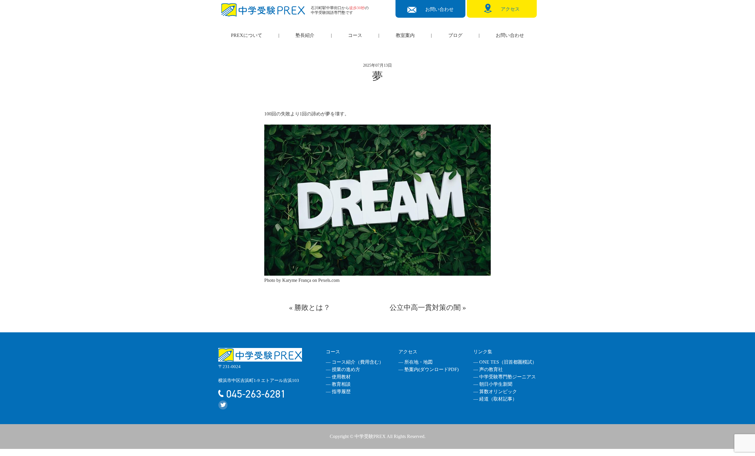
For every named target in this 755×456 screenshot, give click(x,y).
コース (355, 35)
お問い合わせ (510, 35)
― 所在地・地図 (415, 362)
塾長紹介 (305, 35)
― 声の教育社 (488, 369)
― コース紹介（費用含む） (355, 362)
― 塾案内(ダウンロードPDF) (428, 369)
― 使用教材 (338, 376)
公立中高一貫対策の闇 (425, 307)
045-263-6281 (255, 394)
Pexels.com (328, 280)
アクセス (407, 351)
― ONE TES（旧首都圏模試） (505, 362)
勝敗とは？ (312, 307)
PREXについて (246, 35)
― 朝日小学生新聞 (492, 384)
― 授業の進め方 (343, 369)
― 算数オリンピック (495, 391)
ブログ (455, 35)
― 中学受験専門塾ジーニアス (504, 376)
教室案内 (405, 35)
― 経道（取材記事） (495, 398)
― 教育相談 (338, 384)
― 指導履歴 (338, 391)
